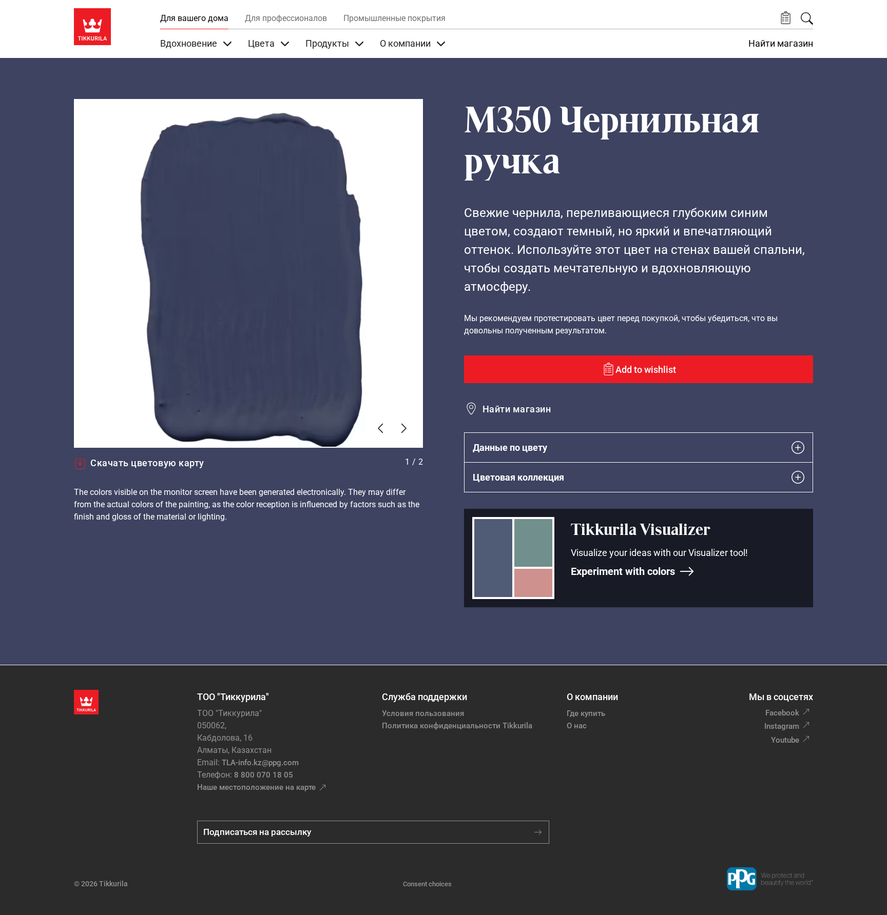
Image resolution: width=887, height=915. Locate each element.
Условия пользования (423, 713)
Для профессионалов (286, 18)
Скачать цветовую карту (147, 463)
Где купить (586, 713)
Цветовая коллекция (518, 477)
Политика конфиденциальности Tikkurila (457, 725)
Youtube (785, 740)
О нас (577, 725)
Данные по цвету (510, 447)
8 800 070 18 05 (263, 775)
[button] (786, 18)
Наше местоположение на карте (256, 787)
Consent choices (427, 884)
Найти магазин (780, 43)
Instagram (781, 726)
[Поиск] (807, 18)
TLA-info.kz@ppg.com (260, 762)
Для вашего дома (194, 18)
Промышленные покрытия (394, 18)
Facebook (782, 713)
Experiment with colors (623, 571)
